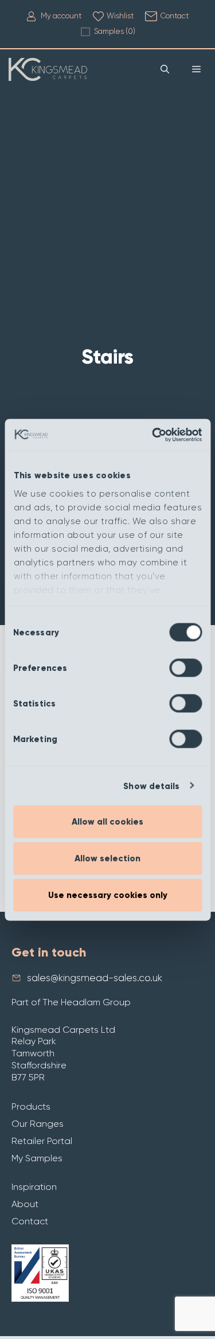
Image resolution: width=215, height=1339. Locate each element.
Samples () (114, 31)
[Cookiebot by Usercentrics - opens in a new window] (153, 434)
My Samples (36, 1158)
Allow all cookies (107, 822)
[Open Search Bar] (165, 69)
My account (61, 15)
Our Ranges (37, 1123)
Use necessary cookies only (107, 895)
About (24, 1204)
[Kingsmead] (48, 69)
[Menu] (196, 69)
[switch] (185, 668)
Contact (175, 15)
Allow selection (107, 858)
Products (30, 1106)
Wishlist (120, 15)
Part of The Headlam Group (71, 1002)
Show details (151, 785)
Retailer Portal (41, 1140)
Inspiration (34, 1186)
